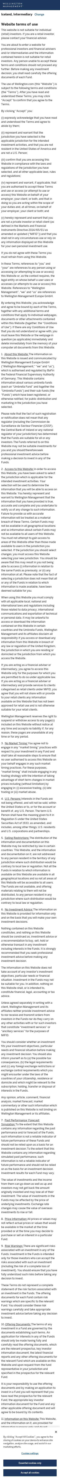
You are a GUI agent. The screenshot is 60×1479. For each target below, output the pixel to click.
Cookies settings (29, 1453)
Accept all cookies (30, 1472)
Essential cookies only (30, 1463)
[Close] (56, 1432)
